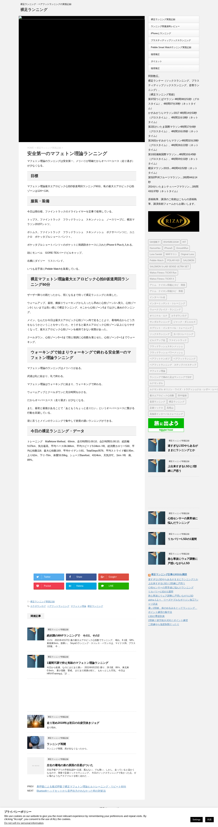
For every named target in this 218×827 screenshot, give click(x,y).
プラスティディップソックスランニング (171, 40)
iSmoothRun (182, 248)
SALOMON (188, 260)
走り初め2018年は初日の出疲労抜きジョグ (73, 722)
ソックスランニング (160, 334)
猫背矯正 (155, 54)
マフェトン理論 (78, 606)
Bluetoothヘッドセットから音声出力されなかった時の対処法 (71, 790)
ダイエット (156, 61)
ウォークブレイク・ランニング (165, 309)
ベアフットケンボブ (160, 358)
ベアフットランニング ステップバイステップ (173, 365)
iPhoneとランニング (161, 33)
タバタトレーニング (183, 334)
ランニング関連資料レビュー (165, 26)
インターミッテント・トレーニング (167, 303)
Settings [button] (196, 819)
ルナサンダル (156, 383)
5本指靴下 (155, 242)
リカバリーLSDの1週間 (182, 539)
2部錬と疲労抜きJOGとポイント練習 (168, 620)
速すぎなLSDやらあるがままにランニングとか (173, 579)
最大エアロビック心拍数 (162, 395)
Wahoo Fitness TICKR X (162, 279)
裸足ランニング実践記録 (42, 601)
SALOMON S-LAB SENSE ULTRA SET (169, 266)
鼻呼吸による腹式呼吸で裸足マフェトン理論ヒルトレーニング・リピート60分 (81, 786)
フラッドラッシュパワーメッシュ (166, 352)
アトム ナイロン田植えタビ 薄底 (167, 285)
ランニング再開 (56, 744)
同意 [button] (209, 819)
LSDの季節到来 (156, 616)
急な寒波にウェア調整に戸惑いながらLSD (170, 595)
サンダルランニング (160, 322)
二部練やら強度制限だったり (163, 624)
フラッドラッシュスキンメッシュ (166, 346)
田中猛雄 (182, 395)
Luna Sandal (156, 254)
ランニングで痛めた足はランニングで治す (171, 377)
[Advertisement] (55, 493)
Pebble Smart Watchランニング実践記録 (171, 47)
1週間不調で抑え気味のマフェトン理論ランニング (77, 662)
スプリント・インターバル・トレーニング (171, 328)
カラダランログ (38, 606)
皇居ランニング (157, 401)
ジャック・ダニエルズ (184, 322)
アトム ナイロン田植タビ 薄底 (166, 291)
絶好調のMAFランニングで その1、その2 (73, 635)
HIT (184, 242)
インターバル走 (157, 297)
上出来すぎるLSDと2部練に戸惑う (166, 583)
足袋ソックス (156, 408)
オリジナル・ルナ (158, 315)
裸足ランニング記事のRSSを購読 (169, 574)
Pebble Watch (157, 260)
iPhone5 (168, 248)
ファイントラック (178, 340)
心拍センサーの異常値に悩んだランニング (170, 587)
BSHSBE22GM (171, 242)
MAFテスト (171, 254)
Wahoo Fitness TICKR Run (163, 272)
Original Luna (187, 254)
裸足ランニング (34, 10)
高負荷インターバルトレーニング (166, 414)
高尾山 (170, 408)
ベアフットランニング (58, 606)
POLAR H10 (173, 260)
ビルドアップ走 (157, 340)
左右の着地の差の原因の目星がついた (70, 765)
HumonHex (155, 248)
